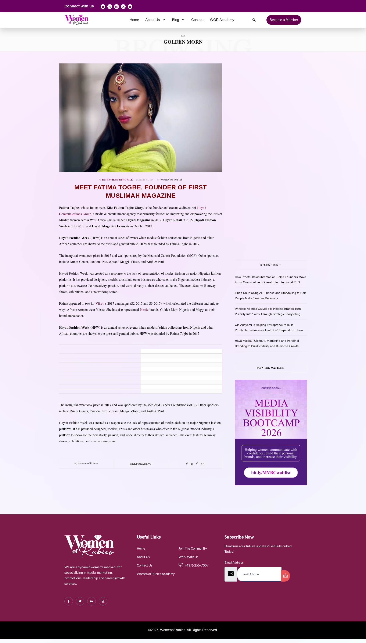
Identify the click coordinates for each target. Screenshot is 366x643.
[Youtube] (130, 6)
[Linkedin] (116, 6)
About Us (152, 20)
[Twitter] (192, 463)
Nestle (144, 309)
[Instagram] (109, 6)
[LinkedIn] (91, 601)
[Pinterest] (197, 463)
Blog (175, 20)
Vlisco (100, 303)
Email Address (235, 562)
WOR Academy (222, 20)
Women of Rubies (171, 179)
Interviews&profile (117, 179)
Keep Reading (140, 463)
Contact (197, 20)
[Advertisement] (277, 105)
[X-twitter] (123, 6)
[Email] (202, 463)
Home (134, 20)
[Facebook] (103, 6)
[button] (155, 20)
